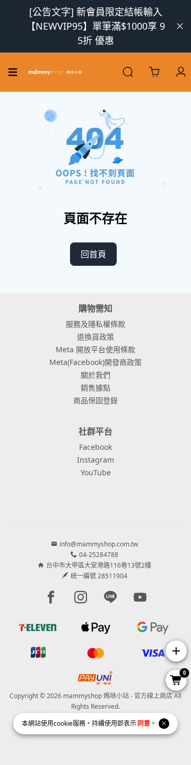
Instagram (95, 460)
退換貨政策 (95, 337)
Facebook (95, 447)
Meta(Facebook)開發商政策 (95, 362)
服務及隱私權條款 (95, 324)
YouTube (96, 472)
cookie (63, 723)
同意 (143, 723)
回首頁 (93, 254)
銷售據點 (95, 387)
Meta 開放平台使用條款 (95, 349)
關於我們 (95, 375)
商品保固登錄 (95, 400)
